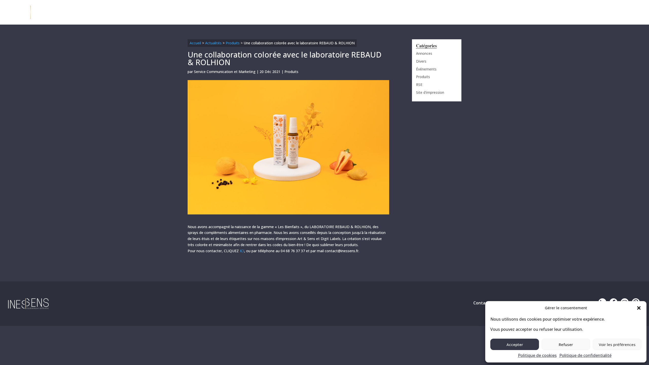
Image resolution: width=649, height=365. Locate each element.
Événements (426, 69)
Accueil (195, 43)
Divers (421, 61)
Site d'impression (430, 92)
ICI (241, 250)
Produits (233, 43)
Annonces (424, 53)
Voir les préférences (617, 344)
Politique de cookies (537, 355)
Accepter (515, 344)
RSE (419, 84)
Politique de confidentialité (585, 355)
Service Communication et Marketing (225, 71)
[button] (638, 308)
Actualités (213, 43)
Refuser (566, 344)
